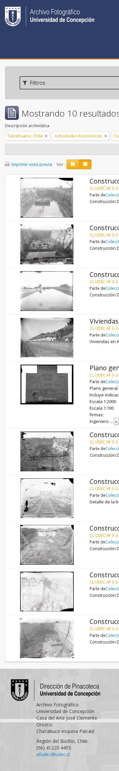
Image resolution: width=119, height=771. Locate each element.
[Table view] (85, 164)
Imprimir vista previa (31, 164)
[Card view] (72, 164)
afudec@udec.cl (53, 754)
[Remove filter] (46, 135)
